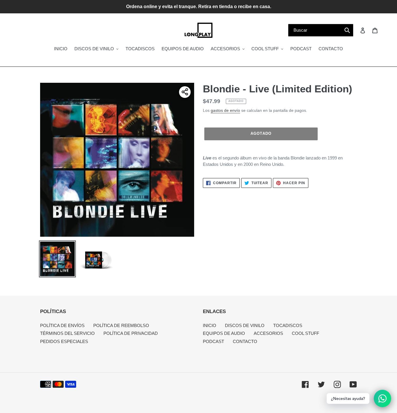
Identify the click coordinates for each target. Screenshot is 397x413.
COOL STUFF (305, 333)
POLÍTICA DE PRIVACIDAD (130, 333)
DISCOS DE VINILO (244, 325)
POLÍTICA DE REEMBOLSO (121, 325)
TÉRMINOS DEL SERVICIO (67, 333)
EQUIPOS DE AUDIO (224, 333)
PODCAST (213, 341)
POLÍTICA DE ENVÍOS (62, 325)
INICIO (209, 325)
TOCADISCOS (287, 325)
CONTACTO (245, 341)
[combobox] (320, 30)
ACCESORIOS (268, 333)
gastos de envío (225, 110)
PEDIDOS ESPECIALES (64, 341)
